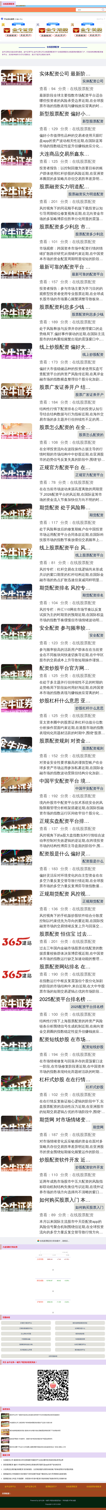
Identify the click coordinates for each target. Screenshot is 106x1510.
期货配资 (96, 514)
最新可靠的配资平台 (88, 273)
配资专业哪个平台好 (88, 1247)
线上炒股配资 (93, 354)
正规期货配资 (93, 901)
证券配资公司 (93, 1367)
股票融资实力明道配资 (86, 193)
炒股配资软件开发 (89, 1167)
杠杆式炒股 (95, 1086)
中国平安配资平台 (89, 788)
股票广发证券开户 (89, 394)
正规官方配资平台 (89, 474)
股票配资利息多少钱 (88, 314)
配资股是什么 (93, 860)
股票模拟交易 (93, 1287)
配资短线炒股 (93, 1046)
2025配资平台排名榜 (87, 1006)
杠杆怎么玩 (95, 1407)
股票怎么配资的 (91, 434)
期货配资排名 (93, 594)
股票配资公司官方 (89, 1327)
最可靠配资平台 (91, 1447)
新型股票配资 (93, 120)
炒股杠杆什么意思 (89, 707)
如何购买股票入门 (89, 1207)
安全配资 (96, 635)
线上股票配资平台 (89, 554)
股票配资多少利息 (89, 233)
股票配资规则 (93, 748)
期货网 (98, 1126)
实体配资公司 (93, 80)
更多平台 (100, 19)
